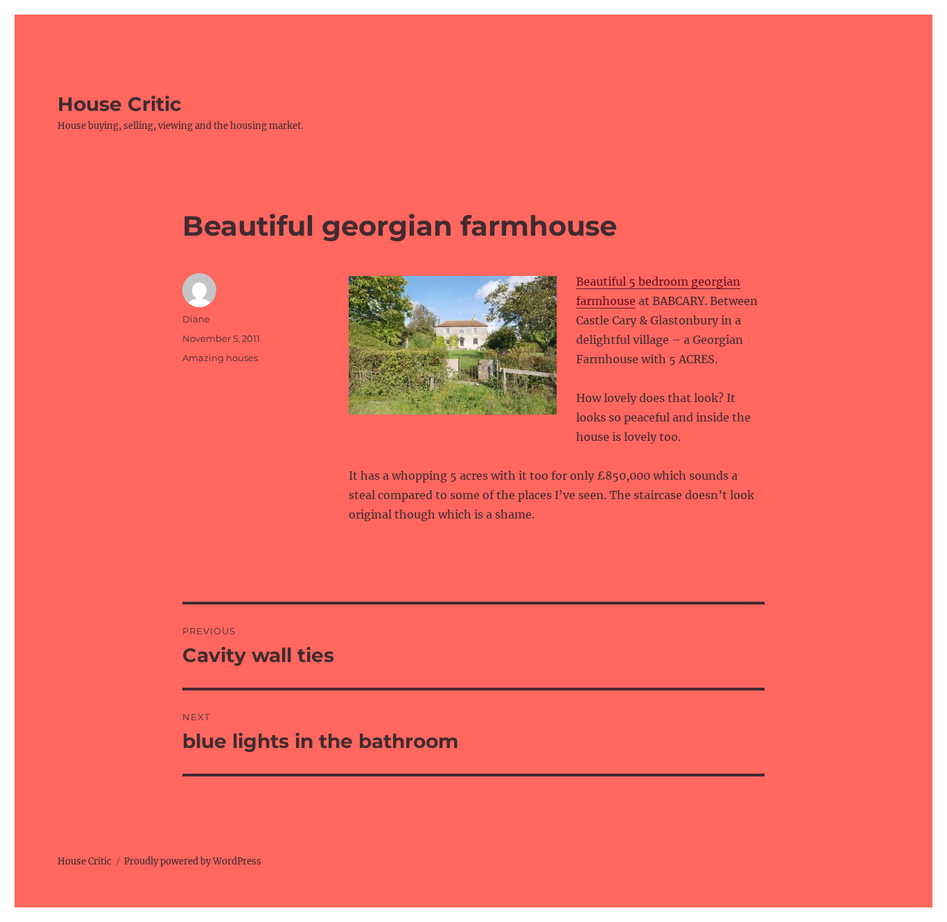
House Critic (120, 104)
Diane (196, 318)
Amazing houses (220, 357)
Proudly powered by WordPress (192, 861)
